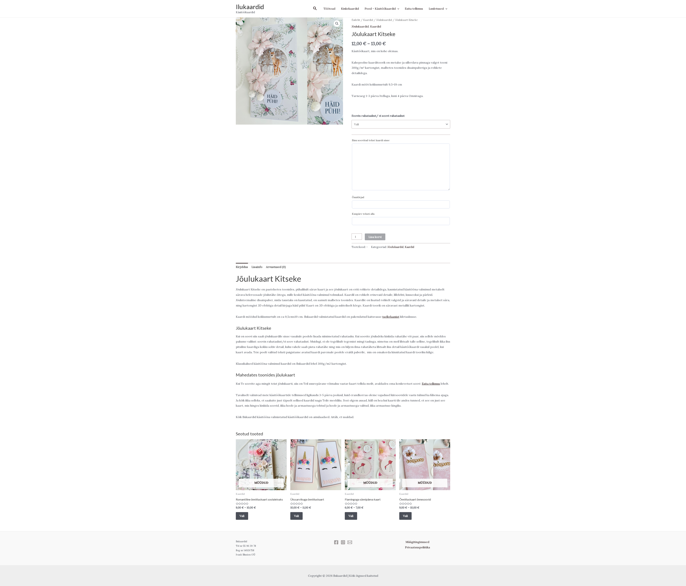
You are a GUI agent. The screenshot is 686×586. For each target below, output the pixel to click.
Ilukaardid (250, 6)
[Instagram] (343, 542)
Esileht (356, 20)
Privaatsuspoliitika (417, 547)
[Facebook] (336, 542)
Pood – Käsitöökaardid (380, 8)
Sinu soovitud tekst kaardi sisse (371, 140)
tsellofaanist (390, 316)
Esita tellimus (414, 8)
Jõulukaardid (384, 20)
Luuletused (436, 8)
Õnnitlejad (358, 197)
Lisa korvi (375, 237)
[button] (337, 23)
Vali (242, 516)
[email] (349, 542)
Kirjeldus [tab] (242, 267)
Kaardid (368, 20)
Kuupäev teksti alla (363, 213)
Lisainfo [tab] (257, 267)
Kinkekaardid (350, 8)
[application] (397, 8)
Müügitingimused (417, 542)
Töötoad (329, 8)
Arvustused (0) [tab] (276, 267)
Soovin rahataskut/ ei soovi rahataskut (378, 115)
